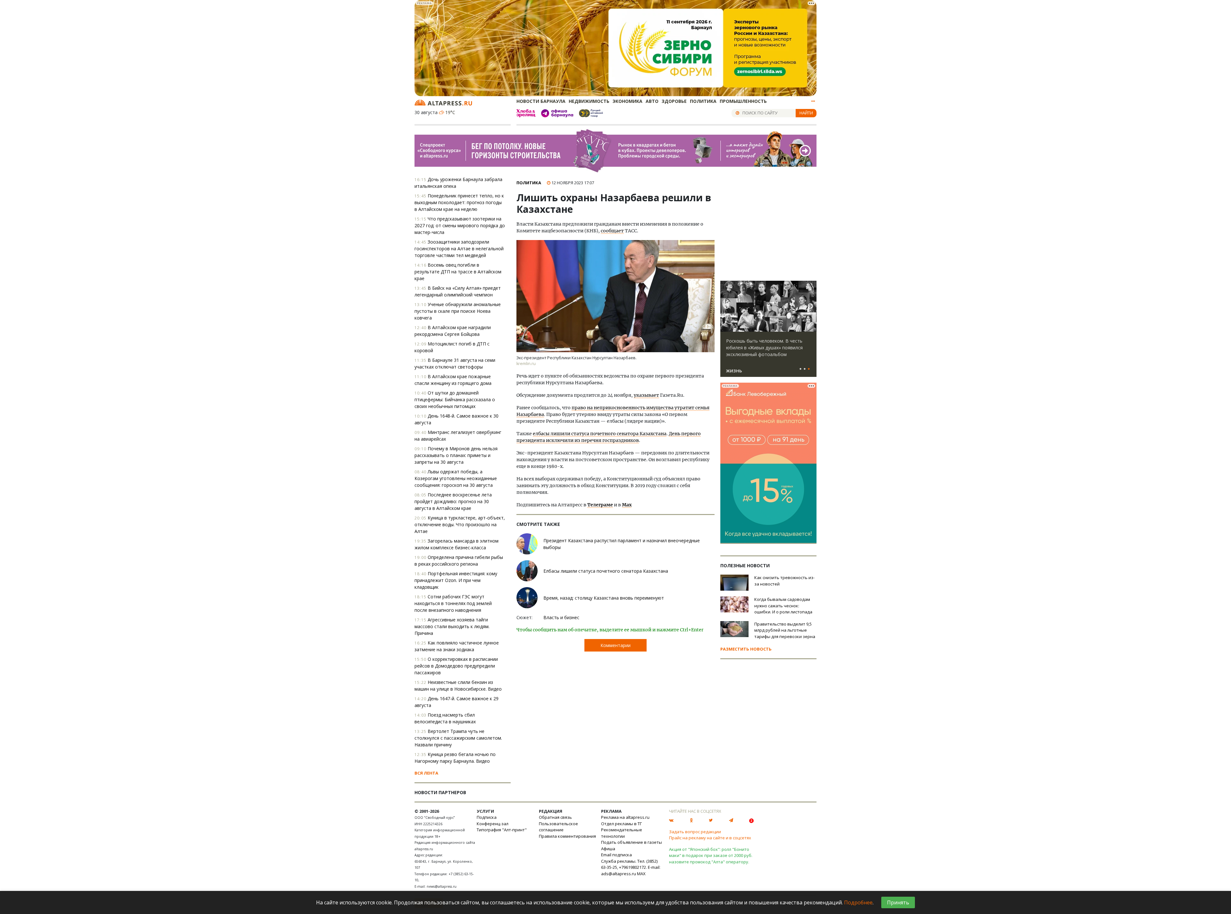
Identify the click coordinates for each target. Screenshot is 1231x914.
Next (810, 306)
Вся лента (426, 773)
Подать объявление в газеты (631, 842)
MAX (641, 874)
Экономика (627, 101)
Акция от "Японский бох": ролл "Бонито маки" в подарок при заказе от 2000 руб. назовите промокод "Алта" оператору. (710, 855)
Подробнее (858, 902)
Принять (898, 902)
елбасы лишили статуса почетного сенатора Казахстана (599, 433)
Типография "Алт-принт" (502, 830)
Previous (726, 306)
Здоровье (674, 101)
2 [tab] (804, 369)
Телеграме (600, 505)
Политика (703, 101)
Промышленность (743, 101)
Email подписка (616, 855)
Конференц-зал (492, 824)
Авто (652, 101)
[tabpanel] (768, 332)
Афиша (608, 849)
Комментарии (615, 645)
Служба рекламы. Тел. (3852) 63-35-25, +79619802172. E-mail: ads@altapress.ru (630, 867)
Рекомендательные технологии (621, 833)
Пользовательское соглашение (558, 827)
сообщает (612, 231)
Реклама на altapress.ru (625, 817)
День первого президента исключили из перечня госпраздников (608, 437)
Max (627, 505)
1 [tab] (800, 369)
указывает (646, 395)
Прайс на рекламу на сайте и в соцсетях (710, 838)
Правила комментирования (567, 836)
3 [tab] (808, 369)
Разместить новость (746, 649)
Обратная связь (555, 817)
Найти (806, 113)
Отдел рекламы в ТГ (621, 824)
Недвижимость (589, 101)
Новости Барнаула (540, 101)
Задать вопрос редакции (695, 832)
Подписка (487, 817)
